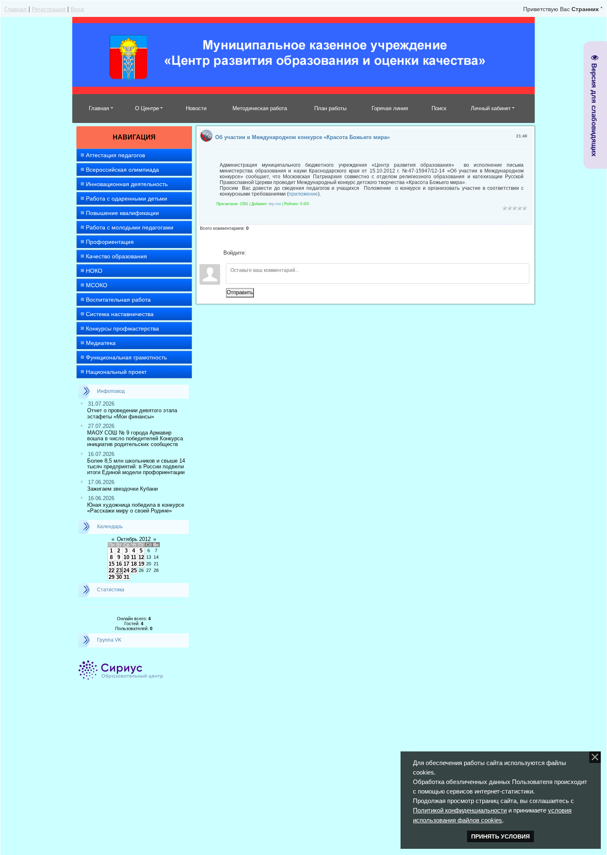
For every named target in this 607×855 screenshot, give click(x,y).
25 (134, 570)
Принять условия (500, 836)
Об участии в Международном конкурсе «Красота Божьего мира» (302, 137)
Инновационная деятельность (127, 184)
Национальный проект (116, 371)
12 (141, 557)
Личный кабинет (491, 108)
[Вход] (254, 253)
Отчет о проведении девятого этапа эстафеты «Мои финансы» (132, 413)
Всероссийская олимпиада (122, 169)
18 (134, 564)
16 (119, 564)
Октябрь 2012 (134, 539)
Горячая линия (390, 108)
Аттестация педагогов (115, 155)
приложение (303, 194)
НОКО (94, 270)
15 (111, 564)
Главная (16, 9)
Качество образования (116, 256)
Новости (196, 108)
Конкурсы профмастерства (122, 328)
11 (133, 557)
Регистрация (49, 9)
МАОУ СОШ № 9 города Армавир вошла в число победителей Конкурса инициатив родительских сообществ (135, 439)
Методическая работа (259, 108)
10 (126, 557)
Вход (77, 9)
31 (126, 577)
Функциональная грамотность (126, 357)
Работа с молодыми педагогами (129, 227)
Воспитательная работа (118, 299)
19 (141, 564)
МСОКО (96, 285)
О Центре (147, 108)
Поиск (439, 108)
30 (119, 577)
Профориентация (110, 242)
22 (111, 570)
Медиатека (101, 343)
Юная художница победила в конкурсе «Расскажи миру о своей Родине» (135, 508)
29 (111, 577)
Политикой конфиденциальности (460, 810)
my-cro (275, 204)
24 (126, 570)
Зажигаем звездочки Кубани (122, 489)
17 (126, 564)
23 (119, 570)
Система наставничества (120, 314)
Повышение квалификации (122, 213)
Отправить (240, 292)
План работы (330, 108)
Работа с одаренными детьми (126, 198)
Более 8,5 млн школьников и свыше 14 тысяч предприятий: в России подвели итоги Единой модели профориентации (136, 467)
